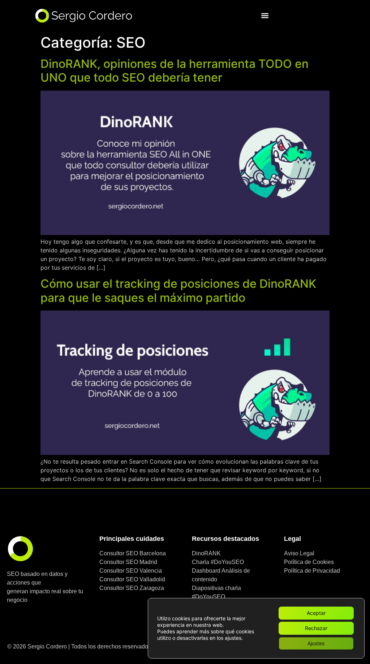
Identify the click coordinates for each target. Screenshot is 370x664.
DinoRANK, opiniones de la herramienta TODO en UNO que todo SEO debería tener (174, 70)
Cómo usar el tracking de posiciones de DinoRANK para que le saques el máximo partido (178, 290)
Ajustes (315, 643)
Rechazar (316, 628)
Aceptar (316, 613)
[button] (265, 16)
